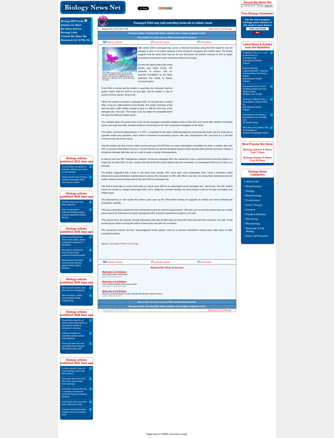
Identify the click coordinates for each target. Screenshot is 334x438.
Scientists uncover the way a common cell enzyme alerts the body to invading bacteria (74, 393)
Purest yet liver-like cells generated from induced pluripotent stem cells (73, 346)
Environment (253, 200)
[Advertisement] (203, 90)
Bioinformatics (254, 186)
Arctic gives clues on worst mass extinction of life (74, 403)
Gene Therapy (254, 205)
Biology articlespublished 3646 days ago (76, 313)
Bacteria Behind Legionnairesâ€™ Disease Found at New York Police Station (255, 75)
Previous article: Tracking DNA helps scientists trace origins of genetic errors (167, 33)
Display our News (71, 25)
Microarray (252, 218)
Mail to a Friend (115, 42)
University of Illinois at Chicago (123, 244)
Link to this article (161, 42)
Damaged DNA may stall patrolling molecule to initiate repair (173, 22)
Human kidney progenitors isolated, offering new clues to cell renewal (75, 169)
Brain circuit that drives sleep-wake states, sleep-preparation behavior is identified (74, 241)
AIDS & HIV (252, 181)
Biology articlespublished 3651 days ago (76, 361)
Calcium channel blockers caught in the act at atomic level (74, 412)
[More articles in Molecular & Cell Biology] (103, 25)
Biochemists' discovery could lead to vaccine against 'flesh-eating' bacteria (72, 264)
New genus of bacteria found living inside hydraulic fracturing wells (73, 252)
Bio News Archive (71, 28)
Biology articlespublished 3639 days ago (76, 230)
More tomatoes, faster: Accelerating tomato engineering (72, 298)
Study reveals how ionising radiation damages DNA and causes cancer (74, 179)
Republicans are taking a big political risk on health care (255, 119)
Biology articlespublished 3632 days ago (76, 160)
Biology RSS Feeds (72, 21)
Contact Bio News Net (74, 36)
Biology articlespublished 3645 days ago (76, 281)
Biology (250, 191)
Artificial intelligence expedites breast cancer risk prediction (73, 336)
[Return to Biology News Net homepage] (93, 13)
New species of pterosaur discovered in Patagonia (74, 289)
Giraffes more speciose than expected (73, 203)
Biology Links (69, 32)
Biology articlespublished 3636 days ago (76, 195)
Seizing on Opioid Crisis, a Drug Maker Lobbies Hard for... (255, 104)
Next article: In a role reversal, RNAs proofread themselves (167, 37)
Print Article (206, 42)
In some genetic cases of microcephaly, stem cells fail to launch (73, 371)
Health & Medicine (256, 214)
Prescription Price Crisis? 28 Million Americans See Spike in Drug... (255, 90)
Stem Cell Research (257, 235)
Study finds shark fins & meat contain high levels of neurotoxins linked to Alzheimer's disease (74, 324)
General (250, 209)
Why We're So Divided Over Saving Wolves (256, 130)
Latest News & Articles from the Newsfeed (257, 46)
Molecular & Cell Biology (220, 29)
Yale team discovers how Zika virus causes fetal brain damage (73, 381)
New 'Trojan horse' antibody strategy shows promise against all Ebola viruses (74, 213)
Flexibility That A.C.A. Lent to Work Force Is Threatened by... (255, 58)
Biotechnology (254, 195)
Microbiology (253, 223)
